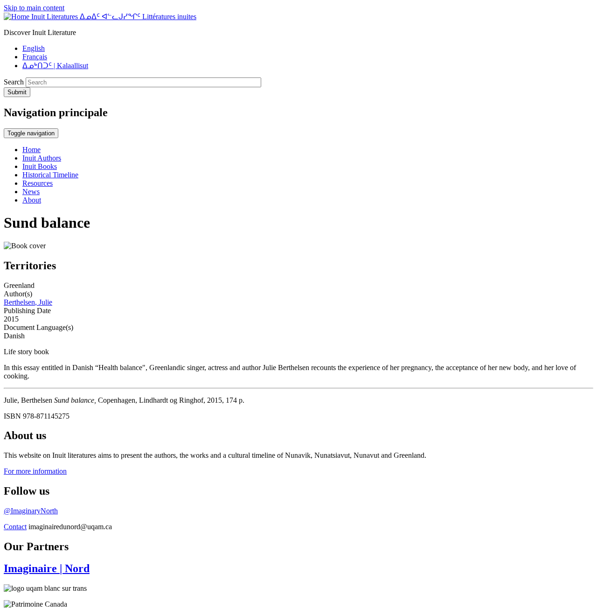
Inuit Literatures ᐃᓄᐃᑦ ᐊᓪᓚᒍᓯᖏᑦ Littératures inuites (113, 17)
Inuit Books (39, 166)
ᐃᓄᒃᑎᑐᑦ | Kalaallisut (55, 66)
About (31, 200)
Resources (37, 183)
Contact (15, 527)
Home (31, 150)
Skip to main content (34, 8)
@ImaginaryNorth (31, 511)
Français (34, 57)
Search (14, 82)
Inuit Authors (41, 158)
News (31, 192)
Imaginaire (47, 568)
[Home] (17, 17)
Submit (17, 92)
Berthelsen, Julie (28, 302)
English (33, 48)
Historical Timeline (50, 175)
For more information (35, 471)
